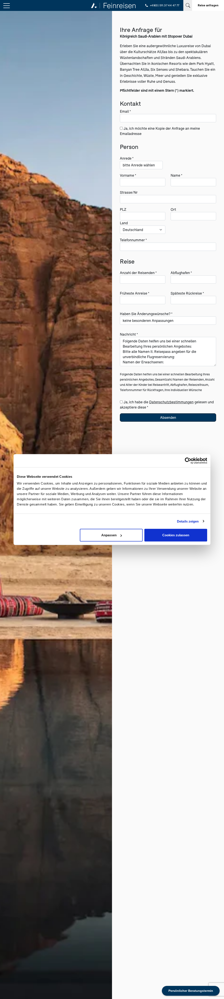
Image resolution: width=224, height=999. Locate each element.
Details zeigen (188, 521)
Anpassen (109, 535)
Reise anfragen (208, 5)
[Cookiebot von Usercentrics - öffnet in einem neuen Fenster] (188, 460)
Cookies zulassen (175, 535)
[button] (6, 6)
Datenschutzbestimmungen (171, 402)
